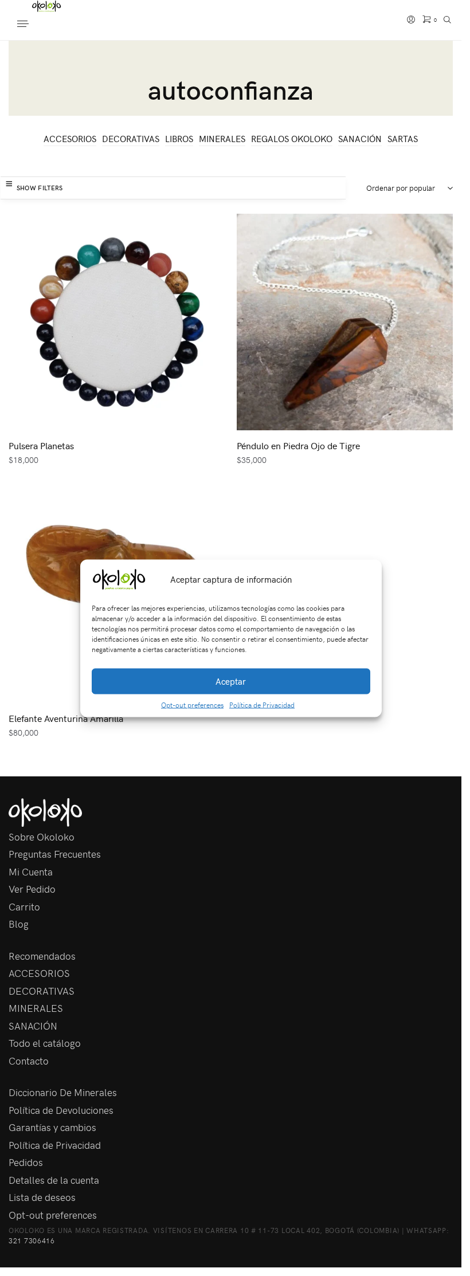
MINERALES (222, 138)
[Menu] (34, 24)
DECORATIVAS (130, 138)
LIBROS (179, 138)
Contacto (29, 1060)
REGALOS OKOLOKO (291, 138)
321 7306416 (32, 1240)
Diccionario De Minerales (63, 1092)
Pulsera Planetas (41, 445)
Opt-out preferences (192, 704)
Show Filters (40, 187)
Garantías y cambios (52, 1127)
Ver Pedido (32, 889)
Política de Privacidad (262, 704)
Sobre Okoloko (42, 836)
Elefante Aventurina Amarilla (66, 718)
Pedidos (26, 1162)
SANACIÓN (360, 138)
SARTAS (402, 138)
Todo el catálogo (45, 1043)
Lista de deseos (42, 1197)
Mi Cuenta (31, 871)
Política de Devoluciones (61, 1110)
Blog (19, 924)
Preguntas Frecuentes (55, 854)
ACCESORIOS (70, 138)
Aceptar (231, 681)
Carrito (24, 906)
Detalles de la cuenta (54, 1180)
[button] (364, 579)
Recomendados (42, 956)
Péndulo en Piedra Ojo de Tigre (298, 445)
